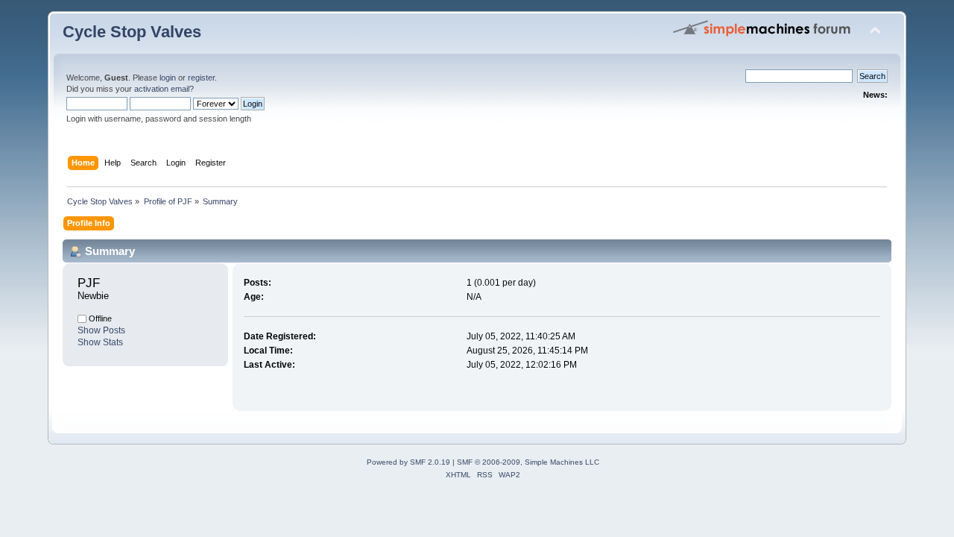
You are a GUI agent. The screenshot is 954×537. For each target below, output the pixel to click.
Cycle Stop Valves (132, 31)
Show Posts (101, 330)
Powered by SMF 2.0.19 (408, 462)
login (167, 77)
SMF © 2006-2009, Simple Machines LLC (528, 462)
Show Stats (100, 342)
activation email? (164, 88)
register (201, 77)
